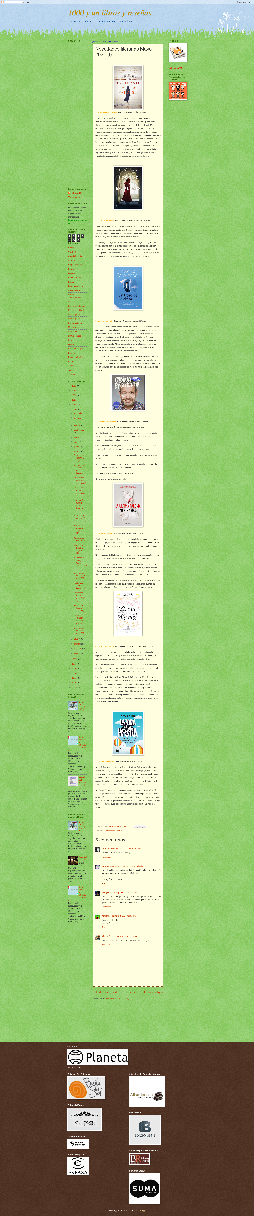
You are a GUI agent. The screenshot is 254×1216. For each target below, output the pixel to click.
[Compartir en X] (140, 826)
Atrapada (106, 892)
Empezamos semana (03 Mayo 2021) (80, 630)
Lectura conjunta (75, 286)
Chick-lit (72, 251)
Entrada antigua (153, 992)
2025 (74, 390)
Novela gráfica (74, 318)
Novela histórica (75, 322)
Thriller (71, 374)
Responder (106, 856)
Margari (106, 915)
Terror (71, 369)
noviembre (78, 417)
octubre (77, 425)
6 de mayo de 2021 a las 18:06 (129, 848)
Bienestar (72, 247)
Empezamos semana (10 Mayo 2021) (80, 575)
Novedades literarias (113, 830)
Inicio (131, 992)
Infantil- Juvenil (75, 277)
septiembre (79, 429)
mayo (77, 451)
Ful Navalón (76, 193)
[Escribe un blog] (137, 826)
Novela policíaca (75, 331)
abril (76, 639)
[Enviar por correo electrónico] (135, 826)
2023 (74, 399)
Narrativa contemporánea (74, 296)
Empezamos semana (76, 264)
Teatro (71, 365)
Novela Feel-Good (76, 310)
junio (76, 446)
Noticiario (72, 301)
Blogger (143, 1210)
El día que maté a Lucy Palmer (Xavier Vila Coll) (80, 563)
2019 (74, 663)
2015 (74, 682)
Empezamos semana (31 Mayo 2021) (80, 458)
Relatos (71, 352)
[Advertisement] (76, 107)
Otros (70, 339)
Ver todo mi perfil (76, 197)
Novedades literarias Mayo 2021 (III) (79, 529)
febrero (77, 648)
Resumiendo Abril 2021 (79, 539)
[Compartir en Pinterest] (145, 826)
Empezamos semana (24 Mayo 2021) (80, 480)
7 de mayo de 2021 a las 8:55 (132, 865)
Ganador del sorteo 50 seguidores (83, 782)
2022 (74, 404)
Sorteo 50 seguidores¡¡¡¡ (83, 705)
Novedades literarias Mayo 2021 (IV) (79, 491)
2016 (74, 677)
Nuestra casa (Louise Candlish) (79, 608)
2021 (74, 409)
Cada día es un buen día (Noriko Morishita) (80, 619)
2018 (74, 668)
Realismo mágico (75, 348)
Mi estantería (74, 290)
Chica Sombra (108, 848)
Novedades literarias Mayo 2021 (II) (79, 549)
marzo (77, 643)
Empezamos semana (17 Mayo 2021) (80, 518)
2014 (74, 687)
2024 (74, 395)
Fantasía (71, 273)
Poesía (71, 344)
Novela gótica (74, 314)
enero (77, 653)
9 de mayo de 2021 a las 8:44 (124, 936)
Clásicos (71, 260)
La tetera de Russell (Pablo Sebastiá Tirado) (79, 505)
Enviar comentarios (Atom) (117, 998)
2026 (74, 385)
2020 (74, 659)
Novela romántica (75, 335)
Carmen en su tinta (110, 865)
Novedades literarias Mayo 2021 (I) (79, 596)
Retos (70, 361)
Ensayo (71, 268)
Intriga (71, 281)
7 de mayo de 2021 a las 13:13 (124, 892)
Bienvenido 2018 (83, 858)
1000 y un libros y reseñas (109, 12)
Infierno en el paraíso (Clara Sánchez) (79, 469)
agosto (77, 437)
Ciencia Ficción (75, 256)
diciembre (79, 413)
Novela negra (73, 327)
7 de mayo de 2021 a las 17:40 (123, 915)
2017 (74, 673)
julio (76, 441)
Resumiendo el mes (76, 357)
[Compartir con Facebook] (142, 826)
